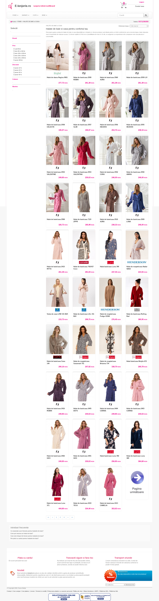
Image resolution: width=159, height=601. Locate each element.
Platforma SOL (103, 591)
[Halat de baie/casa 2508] (57, 197)
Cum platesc (26, 591)
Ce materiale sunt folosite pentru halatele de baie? (27, 531)
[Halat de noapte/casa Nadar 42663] (137, 244)
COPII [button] (35, 15)
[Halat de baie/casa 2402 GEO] (57, 434)
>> (72, 517)
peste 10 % (18, 68)
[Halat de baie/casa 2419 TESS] (84, 481)
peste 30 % (18, 72)
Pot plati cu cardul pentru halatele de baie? (25, 538)
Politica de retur (78, 591)
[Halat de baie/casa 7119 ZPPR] (84, 197)
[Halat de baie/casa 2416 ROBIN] (57, 386)
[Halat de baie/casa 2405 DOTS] (84, 386)
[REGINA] (57, 73)
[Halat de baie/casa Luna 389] (137, 434)
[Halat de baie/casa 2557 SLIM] (84, 102)
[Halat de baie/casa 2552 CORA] (110, 150)
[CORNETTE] (84, 262)
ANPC (96, 591)
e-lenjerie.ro (30, 573)
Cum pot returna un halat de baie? (22, 533)
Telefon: (140, 22)
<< (48, 517)
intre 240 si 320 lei (20, 55)
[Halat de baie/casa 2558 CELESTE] (57, 102)
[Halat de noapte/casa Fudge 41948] (110, 292)
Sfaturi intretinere (88, 591)
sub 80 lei (18, 49)
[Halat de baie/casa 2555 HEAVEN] (137, 102)
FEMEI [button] (15, 15)
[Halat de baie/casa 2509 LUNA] (137, 197)
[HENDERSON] (137, 262)
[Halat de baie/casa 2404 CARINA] (110, 386)
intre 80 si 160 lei (20, 51)
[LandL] (84, 73)
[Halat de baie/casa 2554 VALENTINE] (57, 150)
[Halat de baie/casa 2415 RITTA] (57, 244)
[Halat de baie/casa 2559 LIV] (137, 55)
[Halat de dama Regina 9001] (57, 55)
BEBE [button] (44, 15)
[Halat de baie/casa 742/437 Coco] (84, 244)
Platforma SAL (113, 591)
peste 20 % (18, 70)
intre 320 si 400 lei (20, 58)
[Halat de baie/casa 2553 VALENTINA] (84, 150)
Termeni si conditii (41, 591)
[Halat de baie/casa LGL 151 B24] (84, 292)
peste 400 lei (18, 60)
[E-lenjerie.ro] (11, 5)
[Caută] (145, 15)
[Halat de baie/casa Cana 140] (57, 339)
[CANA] (57, 357)
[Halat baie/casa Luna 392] (110, 434)
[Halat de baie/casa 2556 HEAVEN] (110, 102)
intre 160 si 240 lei (20, 53)
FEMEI (19, 21)
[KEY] (57, 309)
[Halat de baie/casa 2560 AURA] (110, 55)
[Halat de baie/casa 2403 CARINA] (137, 386)
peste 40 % (18, 74)
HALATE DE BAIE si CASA (31, 21)
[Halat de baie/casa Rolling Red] (137, 292)
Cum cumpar (17, 591)
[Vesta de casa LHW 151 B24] (57, 292)
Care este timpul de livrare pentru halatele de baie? (27, 536)
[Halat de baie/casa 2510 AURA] (110, 197)
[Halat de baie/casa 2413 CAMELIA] (110, 481)
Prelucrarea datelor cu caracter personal (59, 591)
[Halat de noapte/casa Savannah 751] (84, 339)
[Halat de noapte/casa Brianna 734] (110, 339)
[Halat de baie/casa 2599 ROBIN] (84, 55)
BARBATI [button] (25, 15)
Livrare (32, 591)
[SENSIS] (137, 309)
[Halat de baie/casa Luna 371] (57, 481)
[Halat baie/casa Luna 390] (110, 244)
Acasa (14, 21)
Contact (9, 591)
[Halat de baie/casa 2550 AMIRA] (137, 150)
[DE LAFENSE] (84, 357)
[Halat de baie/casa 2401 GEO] (84, 434)
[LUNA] (110, 262)
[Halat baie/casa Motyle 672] (137, 339)
